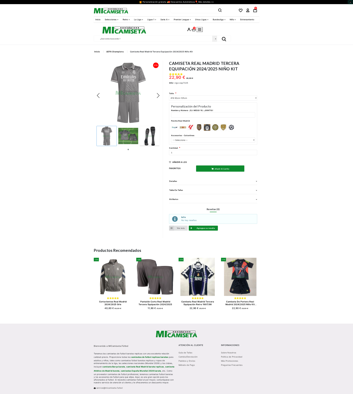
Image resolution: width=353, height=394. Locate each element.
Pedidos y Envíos (187, 361)
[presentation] (98, 95)
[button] (128, 149)
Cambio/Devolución (188, 357)
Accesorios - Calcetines (182, 135)
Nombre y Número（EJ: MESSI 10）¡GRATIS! (192, 110)
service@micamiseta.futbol (109, 388)
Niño (232, 19)
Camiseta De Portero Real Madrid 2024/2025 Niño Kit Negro (240, 304)
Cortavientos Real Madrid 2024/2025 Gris (113, 303)
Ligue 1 (151, 19)
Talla (171, 93)
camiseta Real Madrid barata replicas (145, 367)
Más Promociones (229, 361)
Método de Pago (187, 365)
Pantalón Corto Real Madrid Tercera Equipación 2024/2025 (155, 303)
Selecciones (111, 19)
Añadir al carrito (221, 169)
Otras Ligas (201, 19)
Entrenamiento (247, 19)
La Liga (138, 19)
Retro (126, 19)
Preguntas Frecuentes (232, 365)
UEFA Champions (115, 51)
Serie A (164, 19)
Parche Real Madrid (180, 121)
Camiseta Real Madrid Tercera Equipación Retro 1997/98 (197, 303)
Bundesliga (218, 19)
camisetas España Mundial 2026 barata (141, 371)
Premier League (182, 19)
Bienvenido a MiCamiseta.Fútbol (111, 346)
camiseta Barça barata (113, 367)
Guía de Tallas (185, 353)
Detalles (173, 181)
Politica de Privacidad (231, 357)
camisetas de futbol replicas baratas (149, 357)
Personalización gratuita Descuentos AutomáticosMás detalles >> (178, 2)
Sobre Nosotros (228, 353)
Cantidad (173, 148)
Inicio (98, 19)
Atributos (173, 199)
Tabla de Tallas (176, 190)
